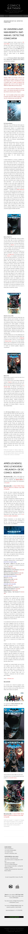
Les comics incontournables (10, 850)
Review (12, 451)
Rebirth (19, 823)
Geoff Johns (12, 823)
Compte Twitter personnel (10, 869)
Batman (12, 244)
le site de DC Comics (12, 777)
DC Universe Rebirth (10, 453)
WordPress (21, 928)
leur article (7, 482)
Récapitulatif (8, 451)
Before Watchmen (20, 189)
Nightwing (22, 337)
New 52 (16, 823)
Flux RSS (21, 877)
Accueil (6, 877)
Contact (16, 877)
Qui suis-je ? (7, 858)
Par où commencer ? (9, 848)
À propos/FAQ (11, 877)
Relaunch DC (9, 824)
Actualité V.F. (11, 820)
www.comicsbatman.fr (10, 910)
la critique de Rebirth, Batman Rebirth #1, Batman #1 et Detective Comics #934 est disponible (14, 487)
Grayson (8, 255)
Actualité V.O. (11, 449)
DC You (17, 821)
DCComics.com (10, 678)
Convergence (12, 821)
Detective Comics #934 (19, 453)
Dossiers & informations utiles (11, 853)
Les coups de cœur (9, 851)
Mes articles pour (10, 862)
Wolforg (17, 931)
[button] (14, 917)
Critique (19, 449)
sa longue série (11, 254)
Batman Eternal (8, 341)
